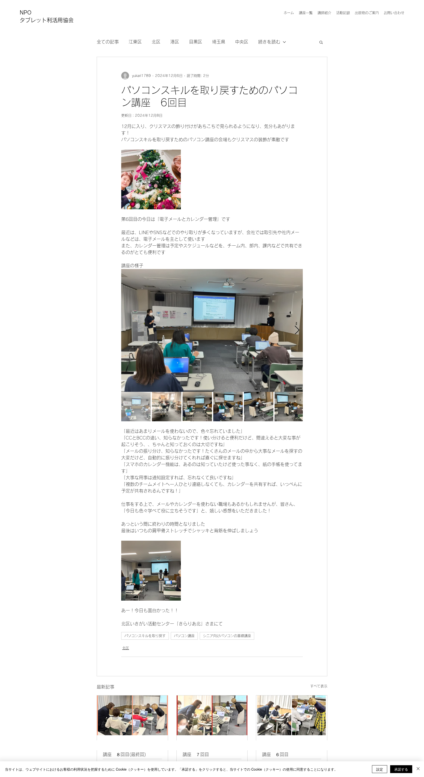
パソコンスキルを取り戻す (145, 635)
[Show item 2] (166, 406)
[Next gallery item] (297, 330)
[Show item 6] (289, 406)
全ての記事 (108, 42)
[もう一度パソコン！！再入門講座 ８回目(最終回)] (132, 715)
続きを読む (269, 42)
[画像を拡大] (151, 179)
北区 (156, 42)
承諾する (401, 769)
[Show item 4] (228, 406)
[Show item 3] (197, 406)
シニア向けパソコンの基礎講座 (227, 635)
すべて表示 (318, 686)
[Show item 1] (136, 406)
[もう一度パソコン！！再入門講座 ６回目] (291, 715)
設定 (379, 769)
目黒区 (195, 42)
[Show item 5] (258, 406)
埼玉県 (218, 42)
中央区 (241, 42)
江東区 (135, 42)
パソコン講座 (184, 635)
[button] (321, 42)
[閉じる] (418, 769)
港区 (174, 42)
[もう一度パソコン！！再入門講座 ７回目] (212, 715)
